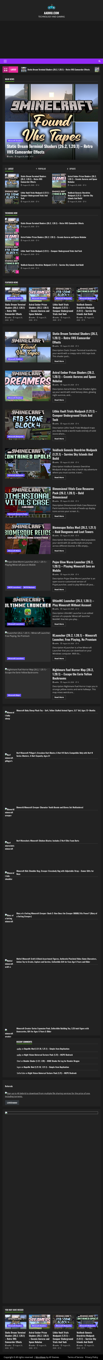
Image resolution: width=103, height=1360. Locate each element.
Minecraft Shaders (15, 141)
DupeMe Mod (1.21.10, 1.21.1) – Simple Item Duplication (46, 1048)
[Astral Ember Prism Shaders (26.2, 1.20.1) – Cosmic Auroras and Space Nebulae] (39, 294)
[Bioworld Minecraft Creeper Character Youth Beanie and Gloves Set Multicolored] (9, 812)
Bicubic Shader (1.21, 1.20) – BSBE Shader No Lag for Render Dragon (51, 1060)
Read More (60, 361)
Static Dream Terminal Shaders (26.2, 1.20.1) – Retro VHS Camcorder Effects (59, 69)
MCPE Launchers (14, 587)
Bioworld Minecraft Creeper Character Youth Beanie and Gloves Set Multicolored (49, 807)
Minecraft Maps (14, 695)
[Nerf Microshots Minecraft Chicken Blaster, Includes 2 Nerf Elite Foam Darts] (9, 846)
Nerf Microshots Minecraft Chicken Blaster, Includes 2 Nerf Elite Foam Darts (47, 840)
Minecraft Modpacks (63, 298)
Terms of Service (75, 1357)
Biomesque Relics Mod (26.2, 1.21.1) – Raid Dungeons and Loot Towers (28, 539)
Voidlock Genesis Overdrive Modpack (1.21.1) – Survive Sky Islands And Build (59, 197)
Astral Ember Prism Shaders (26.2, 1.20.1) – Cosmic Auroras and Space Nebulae (59, 181)
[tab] (20, 169)
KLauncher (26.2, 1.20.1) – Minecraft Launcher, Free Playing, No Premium (28, 646)
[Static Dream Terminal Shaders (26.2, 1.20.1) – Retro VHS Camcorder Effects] (51, 122)
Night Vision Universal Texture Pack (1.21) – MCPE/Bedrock (48, 1054)
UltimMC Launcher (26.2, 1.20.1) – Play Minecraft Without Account (28, 612)
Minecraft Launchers (16, 624)
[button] (5, 61)
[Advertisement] (51, 39)
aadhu (11, 156)
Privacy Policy (91, 1357)
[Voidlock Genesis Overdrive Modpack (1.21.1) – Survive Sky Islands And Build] (87, 294)
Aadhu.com (51, 13)
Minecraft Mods (14, 551)
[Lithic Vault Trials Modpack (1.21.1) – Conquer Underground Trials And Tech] (63, 294)
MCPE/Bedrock (29, 587)
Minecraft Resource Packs (17, 514)
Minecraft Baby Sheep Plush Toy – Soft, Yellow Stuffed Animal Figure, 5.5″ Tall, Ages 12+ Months (55, 710)
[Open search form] (99, 61)
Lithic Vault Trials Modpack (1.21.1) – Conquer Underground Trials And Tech (12, 197)
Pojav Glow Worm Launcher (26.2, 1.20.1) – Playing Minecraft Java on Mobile (28, 575)
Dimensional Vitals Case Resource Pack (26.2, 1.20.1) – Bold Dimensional (28, 502)
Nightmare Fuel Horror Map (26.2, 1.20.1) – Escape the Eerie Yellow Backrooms (28, 683)
